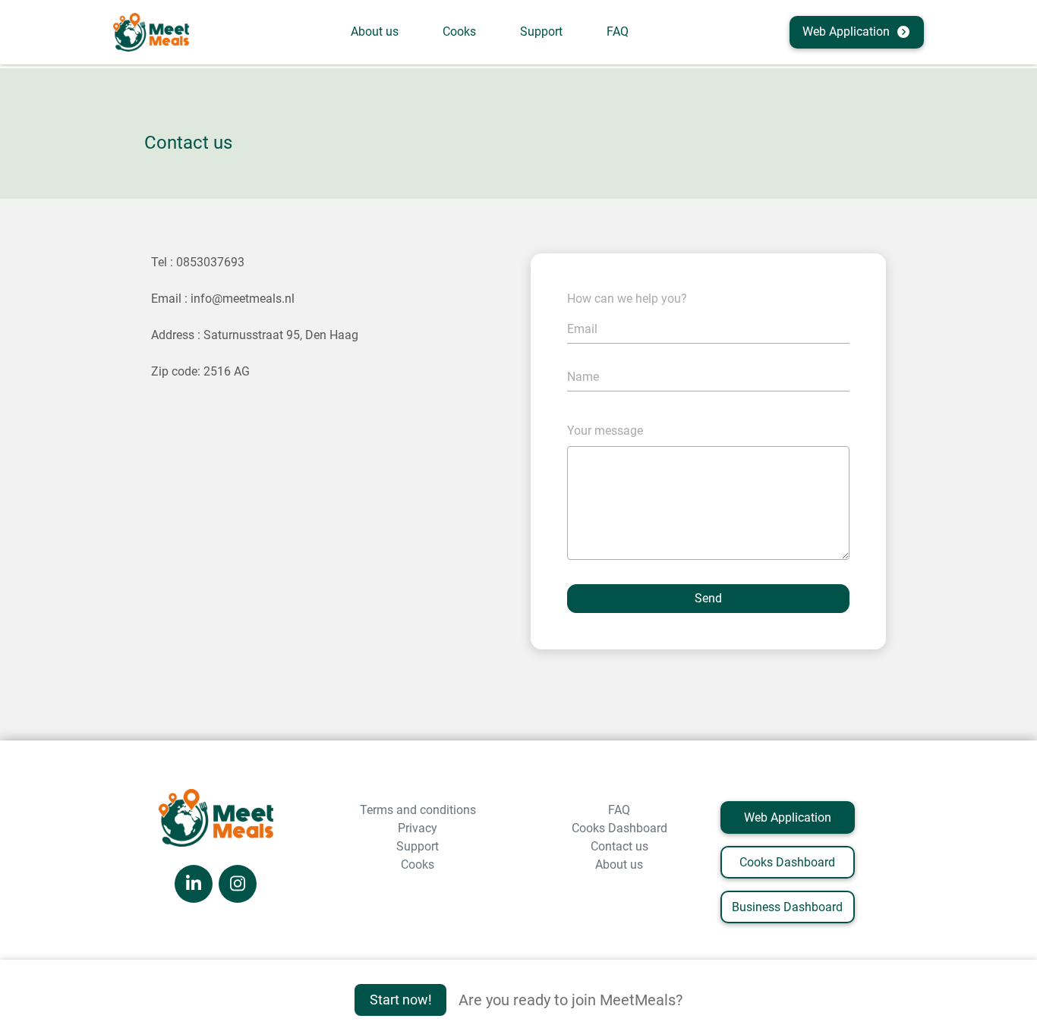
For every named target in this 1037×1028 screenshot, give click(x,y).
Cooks (459, 31)
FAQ (618, 31)
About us (375, 31)
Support (541, 31)
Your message (605, 430)
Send (708, 598)
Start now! (401, 1000)
